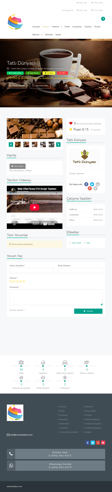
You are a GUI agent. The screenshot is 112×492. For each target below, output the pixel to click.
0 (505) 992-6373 (60, 455)
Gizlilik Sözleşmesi (93, 428)
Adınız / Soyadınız (17, 265)
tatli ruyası (76, 243)
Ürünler (97, 26)
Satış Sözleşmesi (92, 419)
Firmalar (45, 26)
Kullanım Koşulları (93, 423)
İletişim (58, 34)
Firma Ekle (98, 2)
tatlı (88, 243)
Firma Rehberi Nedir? (69, 432)
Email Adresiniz (64, 265)
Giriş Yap (82, 2)
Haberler (56, 26)
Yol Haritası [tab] (18, 166)
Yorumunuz (15, 287)
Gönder (90, 311)
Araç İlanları (77, 26)
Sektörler (36, 34)
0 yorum (95, 129)
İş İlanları (88, 26)
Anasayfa (36, 26)
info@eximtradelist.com (21, 434)
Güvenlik (64, 428)
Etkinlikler (49, 34)
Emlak (67, 26)
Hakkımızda (64, 423)
